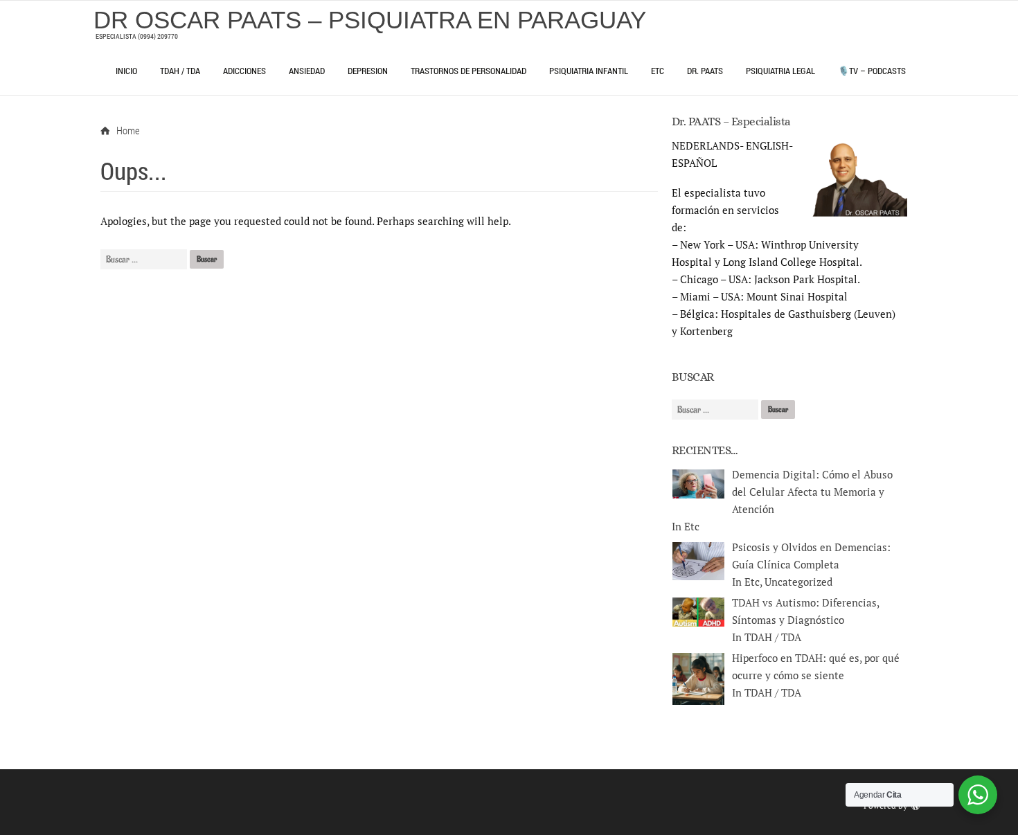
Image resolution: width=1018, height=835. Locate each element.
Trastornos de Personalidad (468, 70)
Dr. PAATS (705, 70)
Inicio (126, 70)
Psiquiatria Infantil (588, 70)
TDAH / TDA (180, 70)
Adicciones (244, 70)
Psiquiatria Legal (780, 70)
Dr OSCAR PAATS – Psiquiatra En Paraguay (369, 19)
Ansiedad (307, 70)
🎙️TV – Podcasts (872, 70)
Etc (657, 70)
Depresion (368, 70)
